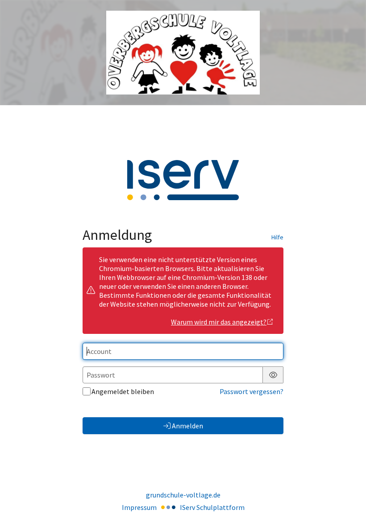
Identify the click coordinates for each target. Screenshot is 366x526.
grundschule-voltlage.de (183, 494)
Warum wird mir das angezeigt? (218, 321)
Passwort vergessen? (251, 391)
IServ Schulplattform (212, 507)
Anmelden (187, 425)
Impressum (139, 507)
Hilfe (277, 237)
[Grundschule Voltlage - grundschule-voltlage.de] (183, 53)
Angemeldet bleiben (123, 391)
